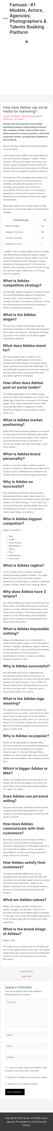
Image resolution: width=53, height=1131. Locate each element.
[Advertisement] (26, 70)
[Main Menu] (26, 41)
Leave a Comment (11, 116)
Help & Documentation (32, 116)
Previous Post (26, 971)
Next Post (26, 977)
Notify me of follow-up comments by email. (27, 1077)
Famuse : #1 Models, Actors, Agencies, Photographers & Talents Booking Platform (28, 18)
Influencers (8, 119)
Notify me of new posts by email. (23, 1084)
